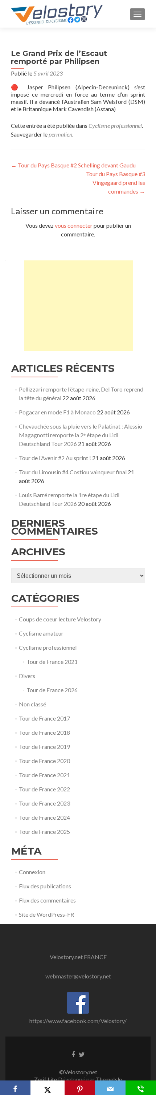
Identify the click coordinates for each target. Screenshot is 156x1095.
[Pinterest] (80, 1087)
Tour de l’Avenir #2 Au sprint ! (55, 457)
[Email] (110, 1087)
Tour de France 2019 (44, 746)
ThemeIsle (109, 1079)
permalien (60, 134)
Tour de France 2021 (52, 661)
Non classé (32, 704)
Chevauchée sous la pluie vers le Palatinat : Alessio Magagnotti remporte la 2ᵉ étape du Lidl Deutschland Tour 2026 (80, 435)
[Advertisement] (78, 305)
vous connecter (74, 225)
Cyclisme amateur (41, 633)
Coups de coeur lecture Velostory (60, 619)
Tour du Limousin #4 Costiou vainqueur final (73, 472)
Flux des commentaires (47, 900)
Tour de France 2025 (44, 831)
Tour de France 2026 (52, 689)
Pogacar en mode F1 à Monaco (57, 412)
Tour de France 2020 (44, 760)
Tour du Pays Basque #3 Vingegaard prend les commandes (115, 182)
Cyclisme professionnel (115, 125)
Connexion (32, 871)
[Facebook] (15, 1087)
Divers (27, 675)
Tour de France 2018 (44, 732)
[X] (47, 1087)
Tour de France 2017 (44, 718)
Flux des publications (45, 886)
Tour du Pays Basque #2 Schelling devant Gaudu (73, 165)
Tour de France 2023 (44, 803)
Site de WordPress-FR (46, 914)
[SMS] (141, 1087)
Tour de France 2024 (44, 817)
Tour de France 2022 (44, 789)
